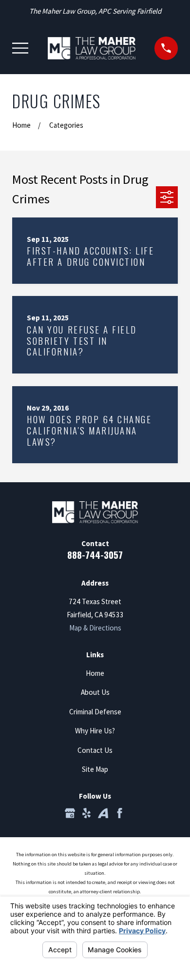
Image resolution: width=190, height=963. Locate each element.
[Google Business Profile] (70, 813)
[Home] (91, 48)
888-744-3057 (95, 554)
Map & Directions (95, 627)
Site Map (95, 769)
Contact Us (95, 750)
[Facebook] (119, 813)
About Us (95, 692)
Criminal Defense (95, 711)
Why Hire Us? (95, 730)
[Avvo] (103, 813)
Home (95, 673)
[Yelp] (86, 813)
